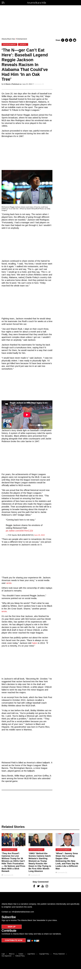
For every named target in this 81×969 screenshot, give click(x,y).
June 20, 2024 (39, 535)
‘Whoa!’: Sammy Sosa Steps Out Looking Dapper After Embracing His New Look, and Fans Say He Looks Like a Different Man (67, 861)
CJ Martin (7, 84)
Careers (21, 954)
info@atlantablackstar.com (23, 912)
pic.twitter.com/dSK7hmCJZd (19, 531)
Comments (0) (39, 84)
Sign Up (12, 927)
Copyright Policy (44, 954)
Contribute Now (13, 940)
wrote (8, 583)
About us (11, 954)
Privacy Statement (59, 954)
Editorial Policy (20, 956)
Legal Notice (31, 954)
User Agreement (6, 956)
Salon (34, 643)
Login (3, 954)
